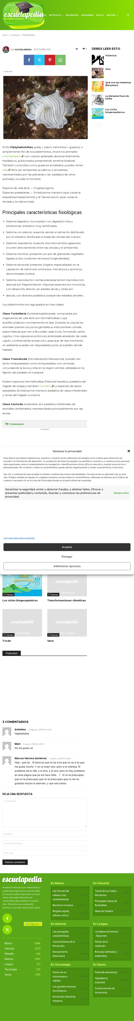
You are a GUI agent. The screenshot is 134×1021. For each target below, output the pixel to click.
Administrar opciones (67, 566)
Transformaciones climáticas (66, 600)
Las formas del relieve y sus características (61, 895)
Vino (108, 69)
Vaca (50, 640)
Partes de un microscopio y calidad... (60, 976)
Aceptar (67, 547)
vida (5, 170)
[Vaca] (67, 623)
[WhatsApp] (60, 60)
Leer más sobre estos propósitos (19, 537)
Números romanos (63, 905)
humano (45, 386)
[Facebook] (29, 60)
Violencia (111, 55)
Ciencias (9, 595)
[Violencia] (98, 59)
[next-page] (99, 124)
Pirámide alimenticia (106, 972)
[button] (129, 451)
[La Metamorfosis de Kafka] (98, 100)
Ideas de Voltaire (104, 911)
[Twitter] (39, 60)
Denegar (67, 556)
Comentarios (16, 424)
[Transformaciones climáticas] (67, 582)
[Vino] (98, 73)
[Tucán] (22, 623)
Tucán (6, 640)
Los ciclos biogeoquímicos (20, 600)
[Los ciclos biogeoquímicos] (22, 582)
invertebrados (11, 156)
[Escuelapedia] (6, 49)
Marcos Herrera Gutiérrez (31, 758)
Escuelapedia (23, 49)
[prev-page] (94, 124)
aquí (37, 907)
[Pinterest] (50, 60)
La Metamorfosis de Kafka (117, 97)
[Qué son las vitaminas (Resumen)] (98, 86)
